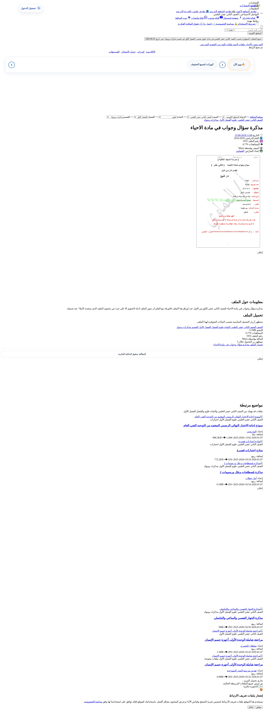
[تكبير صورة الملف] (228, 249)
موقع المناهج (256, 117)
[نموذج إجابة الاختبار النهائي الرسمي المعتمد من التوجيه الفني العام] (229, 416)
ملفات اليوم (239, 44)
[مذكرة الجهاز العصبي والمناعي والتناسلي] (241, 609)
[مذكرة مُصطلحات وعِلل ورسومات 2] (243, 463)
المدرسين (252, 431)
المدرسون (257, 44)
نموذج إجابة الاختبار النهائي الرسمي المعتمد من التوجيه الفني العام (223, 425)
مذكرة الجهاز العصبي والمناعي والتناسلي (238, 617)
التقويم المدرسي (208, 44)
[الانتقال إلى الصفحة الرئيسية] (255, 5)
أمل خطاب (251, 478)
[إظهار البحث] (261, 26)
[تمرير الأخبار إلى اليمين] (222, 65)
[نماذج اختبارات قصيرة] (250, 441)
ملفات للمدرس (224, 44)
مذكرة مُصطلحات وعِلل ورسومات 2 (241, 472)
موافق (259, 707)
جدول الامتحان (128, 51)
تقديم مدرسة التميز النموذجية (242, 670)
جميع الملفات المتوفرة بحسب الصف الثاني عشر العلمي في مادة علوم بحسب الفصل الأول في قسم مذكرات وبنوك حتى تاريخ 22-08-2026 (203, 39)
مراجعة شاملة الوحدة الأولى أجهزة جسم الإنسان (234, 639)
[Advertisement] (171, 94)
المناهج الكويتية (255, 33)
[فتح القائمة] (261, 13)
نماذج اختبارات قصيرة (250, 450)
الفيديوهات (114, 51)
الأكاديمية (150, 51)
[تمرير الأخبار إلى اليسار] (11, 65)
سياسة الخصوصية (93, 701)
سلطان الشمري (248, 646)
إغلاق (251, 707)
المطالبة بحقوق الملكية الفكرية (132, 354)
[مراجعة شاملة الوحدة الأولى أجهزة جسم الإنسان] (237, 631)
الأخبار (248, 44)
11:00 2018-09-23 (243, 135)
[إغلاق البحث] (226, 30)
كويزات (141, 51)
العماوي (240, 151)
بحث (231, 30)
